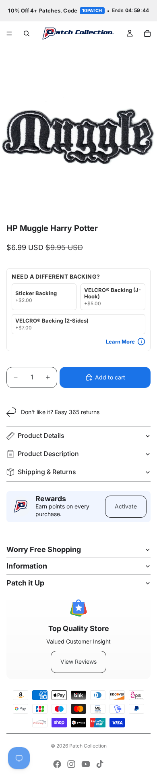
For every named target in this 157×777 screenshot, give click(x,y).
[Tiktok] (100, 764)
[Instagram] (71, 764)
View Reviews (78, 661)
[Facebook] (57, 764)
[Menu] (9, 33)
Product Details (41, 435)
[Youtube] (86, 764)
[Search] (26, 33)
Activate (126, 506)
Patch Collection (88, 746)
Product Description (48, 454)
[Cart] (147, 33)
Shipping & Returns (47, 472)
